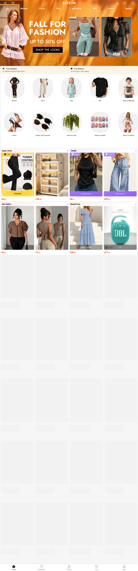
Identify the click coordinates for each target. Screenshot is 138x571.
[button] (132, 3)
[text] (108, 54)
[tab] (7, 9)
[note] (5, 347)
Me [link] (124, 569)
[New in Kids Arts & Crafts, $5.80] (86, 276)
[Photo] (14, 87)
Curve (43, 100)
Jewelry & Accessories (42, 135)
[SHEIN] (86, 294)
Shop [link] (14, 569)
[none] (13, 566)
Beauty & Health (100, 135)
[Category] (4, 3)
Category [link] (41, 569)
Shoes (14, 135)
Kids (71, 100)
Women (14, 100)
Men (100, 100)
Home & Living (71, 135)
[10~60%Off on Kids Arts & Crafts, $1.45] (18, 276)
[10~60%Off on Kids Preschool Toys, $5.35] (52, 276)
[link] (14, 3)
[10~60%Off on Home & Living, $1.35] (121, 281)
